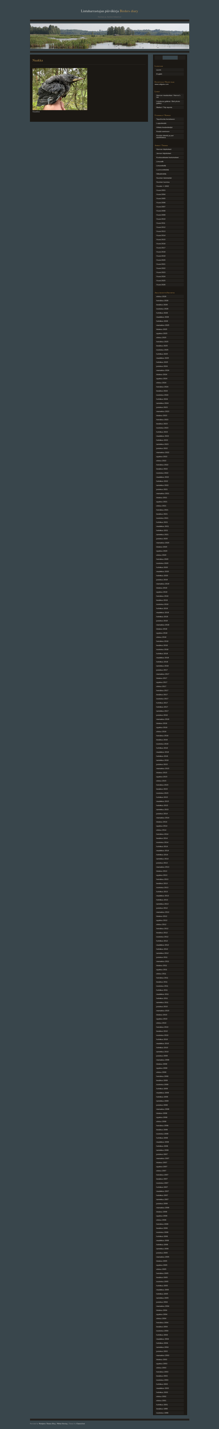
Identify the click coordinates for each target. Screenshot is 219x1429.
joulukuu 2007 (162, 1154)
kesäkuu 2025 (162, 346)
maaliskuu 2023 (162, 436)
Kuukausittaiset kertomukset (167, 157)
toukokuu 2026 (162, 309)
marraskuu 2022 (162, 452)
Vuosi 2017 (160, 248)
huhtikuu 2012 (162, 941)
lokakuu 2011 (161, 965)
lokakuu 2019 (161, 588)
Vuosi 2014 (160, 235)
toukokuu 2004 (162, 1331)
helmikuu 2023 (162, 440)
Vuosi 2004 (160, 194)
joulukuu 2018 (162, 621)
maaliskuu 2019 (162, 612)
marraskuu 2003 (162, 1355)
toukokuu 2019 (162, 604)
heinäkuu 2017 (162, 690)
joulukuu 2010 (162, 1006)
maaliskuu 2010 (162, 1043)
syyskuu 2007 (161, 1167)
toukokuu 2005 (162, 1281)
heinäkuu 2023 (162, 420)
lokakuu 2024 (161, 374)
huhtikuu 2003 (162, 1384)
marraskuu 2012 (162, 912)
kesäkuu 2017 (162, 695)
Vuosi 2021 (160, 264)
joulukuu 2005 (162, 1253)
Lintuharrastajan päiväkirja (109, 11)
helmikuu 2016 (162, 756)
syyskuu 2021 (161, 502)
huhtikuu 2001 (162, 1405)
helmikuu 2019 (162, 617)
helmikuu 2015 (162, 805)
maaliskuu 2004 (162, 1339)
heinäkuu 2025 (162, 342)
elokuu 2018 (161, 637)
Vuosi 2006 (160, 203)
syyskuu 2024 (161, 378)
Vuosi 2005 (160, 198)
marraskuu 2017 (162, 674)
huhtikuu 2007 (162, 1187)
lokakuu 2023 (161, 415)
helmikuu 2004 (162, 1343)
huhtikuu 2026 (162, 313)
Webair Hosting (62, 1423)
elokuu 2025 (161, 337)
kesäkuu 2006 (162, 1228)
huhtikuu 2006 (162, 1236)
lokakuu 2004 (161, 1310)
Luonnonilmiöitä (162, 170)
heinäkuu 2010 (162, 1027)
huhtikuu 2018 (162, 653)
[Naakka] (60, 109)
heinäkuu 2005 (162, 1273)
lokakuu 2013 (161, 871)
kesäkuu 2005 (162, 1277)
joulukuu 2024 (162, 366)
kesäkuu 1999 (162, 1409)
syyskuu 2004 (161, 1314)
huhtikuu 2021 (162, 522)
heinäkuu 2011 (162, 978)
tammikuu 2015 (162, 809)
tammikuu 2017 (162, 711)
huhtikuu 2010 (162, 1039)
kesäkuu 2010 (162, 1031)
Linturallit (159, 161)
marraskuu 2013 (162, 867)
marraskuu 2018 (162, 625)
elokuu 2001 (161, 1400)
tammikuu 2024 (162, 403)
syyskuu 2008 (161, 1117)
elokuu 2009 (161, 1072)
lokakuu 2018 (161, 629)
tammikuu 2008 (162, 1150)
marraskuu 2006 (162, 1208)
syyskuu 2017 (161, 682)
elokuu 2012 (161, 924)
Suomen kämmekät (164, 178)
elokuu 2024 (161, 383)
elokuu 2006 (161, 1220)
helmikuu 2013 (162, 900)
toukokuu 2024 (162, 395)
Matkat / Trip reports (164, 107)
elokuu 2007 (161, 1171)
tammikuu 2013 (162, 904)
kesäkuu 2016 (162, 740)
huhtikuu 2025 (162, 354)
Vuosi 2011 (160, 223)
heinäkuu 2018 (162, 641)
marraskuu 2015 (162, 768)
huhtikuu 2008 (162, 1138)
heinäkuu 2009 (162, 1076)
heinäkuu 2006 (162, 1224)
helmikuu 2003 (162, 1392)
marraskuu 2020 (162, 543)
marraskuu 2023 (162, 411)
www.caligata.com (162, 84)
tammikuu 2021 (162, 534)
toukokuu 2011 (162, 986)
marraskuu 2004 (162, 1306)
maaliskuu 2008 (162, 1142)
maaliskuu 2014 (162, 850)
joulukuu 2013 (162, 863)
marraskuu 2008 (162, 1109)
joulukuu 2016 (162, 715)
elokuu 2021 (161, 506)
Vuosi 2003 (160, 190)
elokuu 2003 (161, 1368)
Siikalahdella (161, 174)
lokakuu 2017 (161, 678)
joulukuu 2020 (162, 539)
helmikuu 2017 (162, 707)
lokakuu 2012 (161, 916)
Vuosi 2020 (160, 260)
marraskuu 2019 (162, 584)
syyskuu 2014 (161, 826)
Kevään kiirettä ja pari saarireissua (164, 136)
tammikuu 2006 (162, 1249)
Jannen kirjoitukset (163, 153)
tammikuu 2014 (162, 859)
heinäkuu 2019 (162, 596)
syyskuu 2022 (161, 456)
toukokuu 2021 (162, 518)
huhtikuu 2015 (162, 797)
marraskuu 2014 (162, 818)
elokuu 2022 (161, 461)
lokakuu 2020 (161, 547)
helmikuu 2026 (162, 321)
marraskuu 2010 (162, 1011)
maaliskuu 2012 (162, 945)
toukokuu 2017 (162, 699)
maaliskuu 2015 (162, 801)
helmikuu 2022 (162, 481)
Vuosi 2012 (160, 227)
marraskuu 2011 (162, 961)
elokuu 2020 (161, 555)
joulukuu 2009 (162, 1056)
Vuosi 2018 (160, 252)
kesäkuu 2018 (162, 645)
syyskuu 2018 (161, 633)
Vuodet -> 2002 (162, 186)
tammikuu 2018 (162, 666)
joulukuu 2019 (162, 580)
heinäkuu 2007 (162, 1175)
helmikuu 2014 (162, 855)
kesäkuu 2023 (162, 424)
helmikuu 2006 (162, 1245)
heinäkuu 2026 (162, 300)
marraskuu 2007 (162, 1158)
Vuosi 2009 (160, 215)
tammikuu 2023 (162, 444)
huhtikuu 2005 (162, 1286)
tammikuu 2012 (162, 953)
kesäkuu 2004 (162, 1327)
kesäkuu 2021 (162, 514)
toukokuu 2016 (162, 744)
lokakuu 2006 (161, 1212)
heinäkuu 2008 (162, 1125)
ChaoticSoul (80, 1423)
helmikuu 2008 (162, 1146)
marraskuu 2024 (162, 370)
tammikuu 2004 (162, 1347)
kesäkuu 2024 (162, 391)
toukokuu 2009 (162, 1084)
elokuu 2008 (161, 1121)
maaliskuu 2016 (162, 752)
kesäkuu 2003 (162, 1376)
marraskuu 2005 (162, 1257)
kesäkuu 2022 (162, 469)
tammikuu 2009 (162, 1101)
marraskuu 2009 (162, 1060)
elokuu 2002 (161, 1396)
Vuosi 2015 (160, 239)
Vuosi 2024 (160, 276)
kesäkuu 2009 (162, 1080)
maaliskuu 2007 (162, 1191)
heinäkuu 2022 (162, 465)
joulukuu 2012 (162, 908)
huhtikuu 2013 (162, 892)
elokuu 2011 (161, 974)
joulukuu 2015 (162, 764)
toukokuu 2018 (162, 649)
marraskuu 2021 (162, 493)
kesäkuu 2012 (162, 933)
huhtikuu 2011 (162, 990)
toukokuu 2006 (162, 1232)
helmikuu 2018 (162, 662)
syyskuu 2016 (161, 727)
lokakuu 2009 (161, 1064)
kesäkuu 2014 (162, 838)
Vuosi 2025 (160, 280)
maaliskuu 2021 (162, 526)
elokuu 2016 (161, 731)
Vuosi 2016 (160, 244)
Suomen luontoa (163, 182)
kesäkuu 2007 (162, 1179)
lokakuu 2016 (161, 723)
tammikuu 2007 (162, 1199)
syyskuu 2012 (161, 920)
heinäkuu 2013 (162, 879)
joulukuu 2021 (162, 489)
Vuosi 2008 (160, 211)
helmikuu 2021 (162, 530)
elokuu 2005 (161, 1269)
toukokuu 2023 (162, 428)
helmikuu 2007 (162, 1195)
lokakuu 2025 (161, 329)
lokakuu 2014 (161, 822)
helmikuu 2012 (162, 949)
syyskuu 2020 (161, 551)
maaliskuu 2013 (162, 896)
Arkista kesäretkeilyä (164, 127)
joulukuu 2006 (162, 1203)
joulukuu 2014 (162, 814)
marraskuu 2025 (162, 325)
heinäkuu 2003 (162, 1372)
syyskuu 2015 (161, 777)
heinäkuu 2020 (162, 559)
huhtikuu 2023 (162, 432)
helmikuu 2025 (162, 362)
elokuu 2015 (161, 781)
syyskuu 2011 (161, 970)
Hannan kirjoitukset (163, 149)
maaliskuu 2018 (162, 658)
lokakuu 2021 (161, 498)
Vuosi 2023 (160, 272)
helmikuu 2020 (162, 575)
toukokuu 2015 (162, 793)
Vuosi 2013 (160, 231)
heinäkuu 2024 (162, 387)
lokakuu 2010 (161, 1015)
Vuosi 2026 (160, 285)
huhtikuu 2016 (162, 748)
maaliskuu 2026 (162, 317)
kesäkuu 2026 (162, 305)
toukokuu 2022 (162, 473)
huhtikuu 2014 (162, 846)
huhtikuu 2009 (162, 1089)
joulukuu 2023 (162, 407)
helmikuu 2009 (162, 1097)
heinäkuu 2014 (162, 834)
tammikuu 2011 (162, 1002)
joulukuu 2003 (162, 1351)
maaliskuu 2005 (162, 1290)
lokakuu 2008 (161, 1113)
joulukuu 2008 (162, 1105)
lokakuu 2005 (161, 1261)
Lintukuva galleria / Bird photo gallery (168, 102)
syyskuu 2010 (161, 1019)
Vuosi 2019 (160, 256)
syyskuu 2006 (161, 1216)
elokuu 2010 (161, 1023)
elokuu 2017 (161, 686)
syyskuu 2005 (161, 1265)
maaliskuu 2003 (162, 1388)
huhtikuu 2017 (162, 703)
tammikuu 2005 (162, 1298)
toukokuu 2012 (162, 937)
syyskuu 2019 (161, 592)
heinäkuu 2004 (162, 1322)
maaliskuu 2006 (162, 1240)
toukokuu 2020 (162, 563)
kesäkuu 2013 (162, 883)
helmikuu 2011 (162, 998)
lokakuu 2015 (161, 773)
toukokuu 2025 (162, 350)
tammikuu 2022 (162, 485)
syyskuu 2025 (161, 333)
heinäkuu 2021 (162, 510)
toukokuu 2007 (162, 1183)
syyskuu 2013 (161, 875)
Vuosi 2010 (160, 219)
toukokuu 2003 (162, 1380)
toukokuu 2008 (162, 1134)
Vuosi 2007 (160, 207)
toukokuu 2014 (162, 842)
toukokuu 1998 (162, 1413)
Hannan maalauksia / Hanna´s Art (168, 96)
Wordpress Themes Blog (47, 1423)
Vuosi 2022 (160, 268)
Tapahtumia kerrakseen (165, 119)
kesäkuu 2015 (162, 789)
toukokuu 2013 (162, 887)
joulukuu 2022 (162, 448)
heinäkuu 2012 (162, 928)
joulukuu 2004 (162, 1302)
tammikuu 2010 (162, 1052)
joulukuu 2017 (162, 670)
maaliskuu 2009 (162, 1093)
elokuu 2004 (161, 1318)
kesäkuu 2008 (162, 1130)
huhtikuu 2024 (162, 399)
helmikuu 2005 (162, 1294)
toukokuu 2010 (162, 1035)
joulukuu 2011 (162, 957)
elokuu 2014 (161, 830)
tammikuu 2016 (162, 760)
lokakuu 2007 (161, 1162)
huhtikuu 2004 (162, 1335)
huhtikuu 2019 (162, 608)
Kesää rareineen (163, 131)
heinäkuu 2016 (162, 736)
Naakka (38, 60)
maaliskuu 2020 (162, 571)
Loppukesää (161, 123)
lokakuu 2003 (161, 1359)
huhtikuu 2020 (162, 567)
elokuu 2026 (161, 296)
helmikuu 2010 (162, 1047)
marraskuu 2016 (162, 719)
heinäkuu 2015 (162, 785)
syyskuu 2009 (161, 1068)
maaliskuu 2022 (162, 477)
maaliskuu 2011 (162, 994)
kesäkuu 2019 (162, 600)
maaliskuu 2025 (162, 358)
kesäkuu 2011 (162, 982)
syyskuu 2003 (161, 1364)
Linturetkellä (161, 166)
